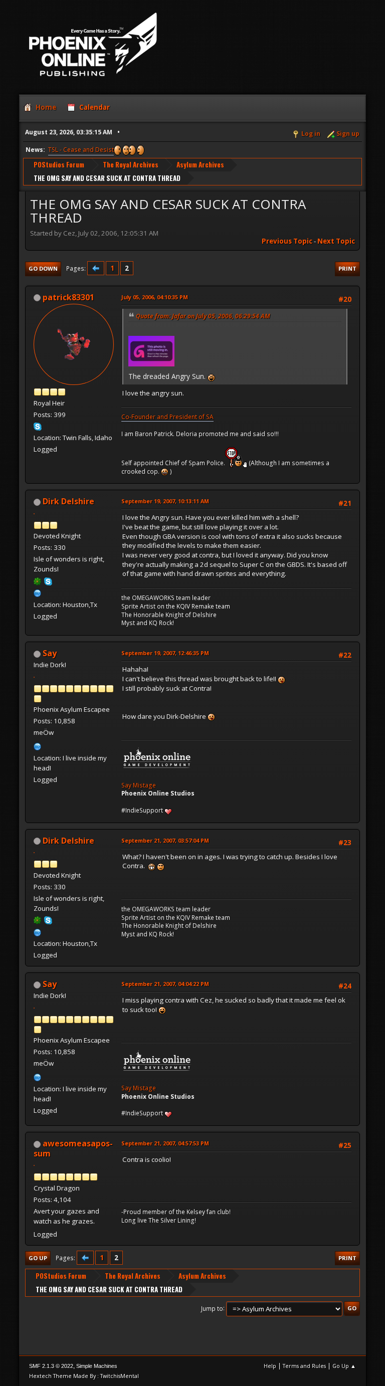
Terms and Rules (304, 1365)
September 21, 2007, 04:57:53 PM (165, 1143)
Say (50, 653)
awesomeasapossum (73, 1148)
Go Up (38, 1258)
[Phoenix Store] (38, 745)
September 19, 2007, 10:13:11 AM (165, 501)
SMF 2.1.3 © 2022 (51, 1366)
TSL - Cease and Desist (81, 149)
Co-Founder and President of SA (167, 417)
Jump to (212, 1308)
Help (270, 1365)
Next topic (336, 241)
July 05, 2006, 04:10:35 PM (154, 297)
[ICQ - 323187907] (38, 580)
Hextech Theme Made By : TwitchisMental (84, 1375)
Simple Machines (96, 1366)
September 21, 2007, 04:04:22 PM (165, 983)
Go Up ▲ (344, 1365)
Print (347, 268)
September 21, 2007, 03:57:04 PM (165, 840)
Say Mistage (138, 785)
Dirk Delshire (68, 501)
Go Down (43, 268)
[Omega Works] (38, 592)
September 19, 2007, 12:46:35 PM (165, 653)
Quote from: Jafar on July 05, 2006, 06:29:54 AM (203, 316)
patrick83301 (68, 297)
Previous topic (287, 241)
